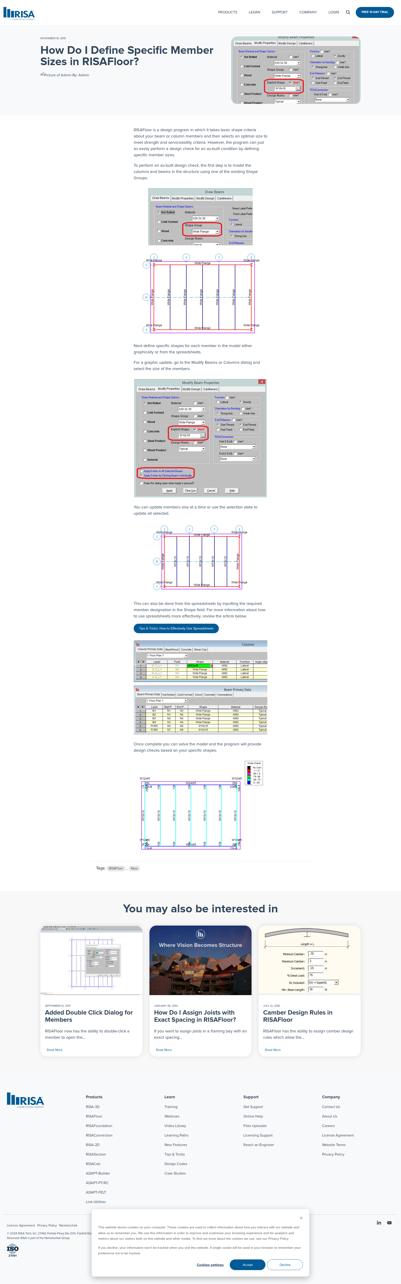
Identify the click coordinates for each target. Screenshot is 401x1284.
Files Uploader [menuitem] (255, 1126)
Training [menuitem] (171, 1107)
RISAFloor (116, 868)
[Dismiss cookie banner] (301, 1218)
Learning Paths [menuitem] (176, 1135)
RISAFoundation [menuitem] (99, 1126)
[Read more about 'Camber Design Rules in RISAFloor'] (310, 960)
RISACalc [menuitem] (93, 1164)
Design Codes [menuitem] (176, 1164)
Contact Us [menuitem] (331, 1107)
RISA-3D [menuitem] (93, 1107)
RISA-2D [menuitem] (93, 1145)
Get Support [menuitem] (253, 1107)
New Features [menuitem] (176, 1145)
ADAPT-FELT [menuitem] (96, 1192)
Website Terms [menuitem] (334, 1145)
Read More (55, 1050)
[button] (379, 1223)
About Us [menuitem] (329, 1116)
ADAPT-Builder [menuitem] (98, 1173)
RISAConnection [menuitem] (99, 1135)
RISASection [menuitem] (96, 1154)
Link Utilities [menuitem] (96, 1202)
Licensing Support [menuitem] (258, 1135)
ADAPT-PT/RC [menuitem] (97, 1183)
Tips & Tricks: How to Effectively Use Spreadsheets (176, 628)
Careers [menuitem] (328, 1126)
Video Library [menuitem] (175, 1126)
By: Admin (80, 75)
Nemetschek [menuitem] (68, 1225)
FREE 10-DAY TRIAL (375, 12)
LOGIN (334, 12)
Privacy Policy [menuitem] (333, 1154)
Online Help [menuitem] (253, 1116)
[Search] (348, 12)
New (134, 868)
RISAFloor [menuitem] (94, 1116)
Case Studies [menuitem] (175, 1173)
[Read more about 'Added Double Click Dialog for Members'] (91, 960)
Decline (285, 1265)
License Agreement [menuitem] (338, 1135)
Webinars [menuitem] (172, 1116)
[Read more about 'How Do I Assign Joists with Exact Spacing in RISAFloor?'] (200, 960)
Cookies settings (210, 1265)
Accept (248, 1265)
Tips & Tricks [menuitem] (175, 1154)
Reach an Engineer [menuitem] (258, 1145)
